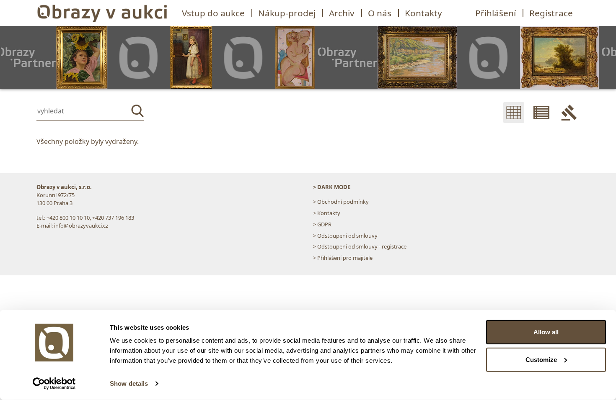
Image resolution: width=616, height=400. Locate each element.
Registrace (551, 13)
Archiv (342, 13)
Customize (541, 359)
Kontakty (423, 13)
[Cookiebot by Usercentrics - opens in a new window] (54, 383)
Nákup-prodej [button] (287, 13)
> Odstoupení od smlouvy (345, 235)
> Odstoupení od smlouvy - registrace (359, 246)
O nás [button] (379, 13)
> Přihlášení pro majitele (343, 258)
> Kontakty (326, 213)
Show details (129, 383)
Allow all (546, 332)
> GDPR (322, 224)
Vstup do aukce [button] (213, 13)
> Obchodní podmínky (341, 201)
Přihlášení (495, 13)
